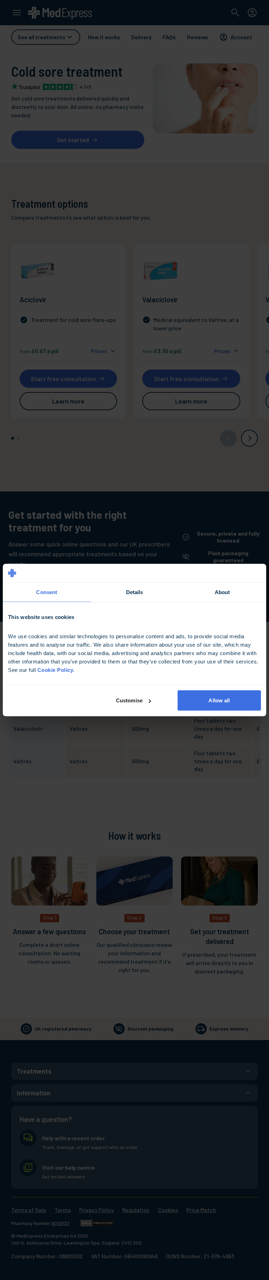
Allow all (219, 700)
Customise (129, 700)
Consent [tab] (46, 592)
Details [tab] (134, 592)
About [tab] (222, 592)
